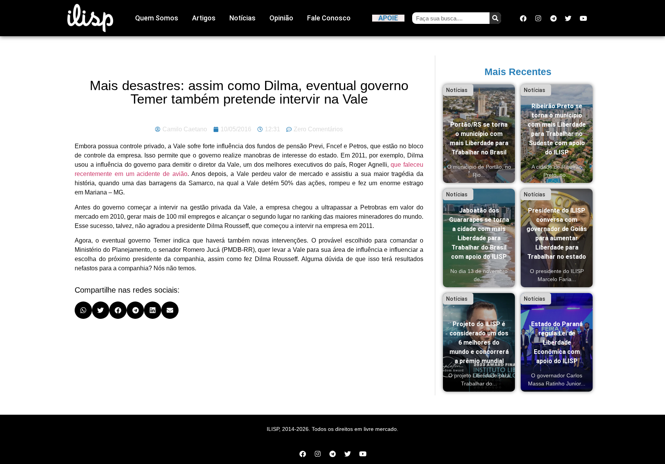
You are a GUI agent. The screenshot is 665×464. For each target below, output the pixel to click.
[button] (83, 310)
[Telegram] (553, 18)
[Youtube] (583, 18)
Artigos (204, 18)
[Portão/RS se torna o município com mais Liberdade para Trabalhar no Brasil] (479, 133)
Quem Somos (156, 18)
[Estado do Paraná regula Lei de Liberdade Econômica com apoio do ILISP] (557, 342)
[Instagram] (538, 18)
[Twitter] (568, 18)
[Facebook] (523, 18)
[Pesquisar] (495, 18)
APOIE (388, 18)
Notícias (242, 18)
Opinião (281, 18)
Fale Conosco (329, 18)
